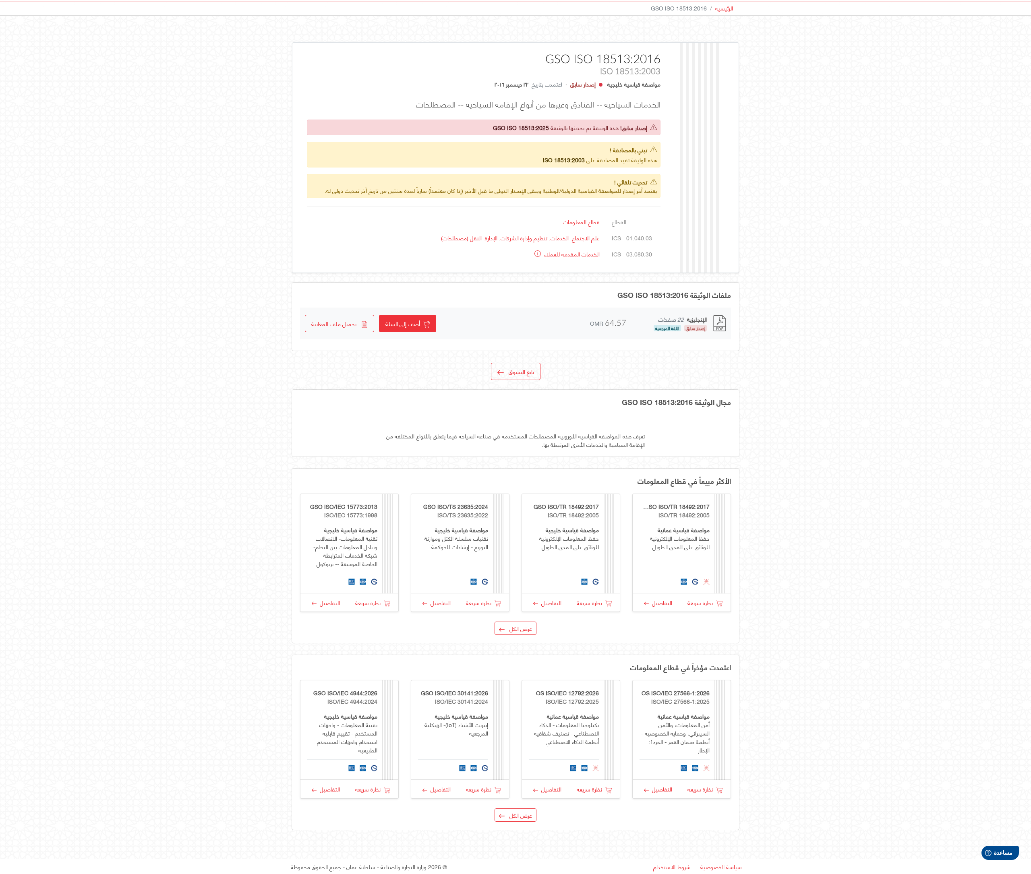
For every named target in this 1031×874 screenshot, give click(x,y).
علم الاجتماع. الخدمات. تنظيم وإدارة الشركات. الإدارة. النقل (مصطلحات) (520, 238)
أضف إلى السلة (404, 323)
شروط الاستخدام (672, 867)
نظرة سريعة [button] (701, 602)
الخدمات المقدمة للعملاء (571, 254)
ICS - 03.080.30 (632, 254)
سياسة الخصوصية (721, 867)
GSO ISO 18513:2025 (521, 127)
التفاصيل (660, 602)
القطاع (619, 222)
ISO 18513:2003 (564, 160)
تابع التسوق (519, 371)
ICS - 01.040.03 (632, 238)
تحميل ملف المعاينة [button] (336, 323)
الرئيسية (724, 8)
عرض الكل (518, 628)
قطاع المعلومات (581, 222)
